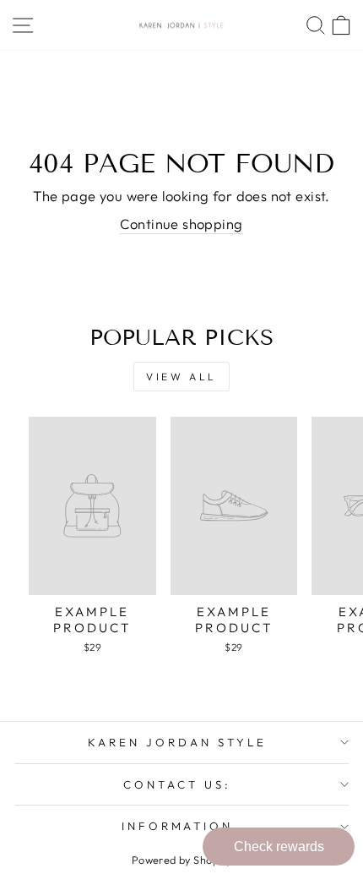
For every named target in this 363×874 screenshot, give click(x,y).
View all (181, 376)
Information (178, 826)
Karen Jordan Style (177, 742)
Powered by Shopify (181, 859)
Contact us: (177, 784)
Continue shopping (181, 223)
